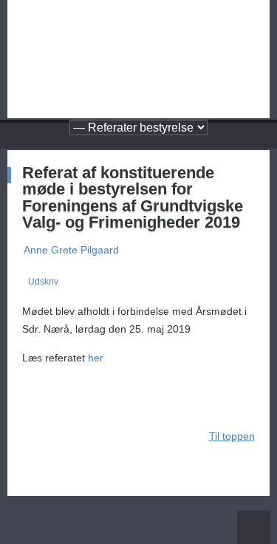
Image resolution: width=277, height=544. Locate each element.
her (95, 358)
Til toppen (232, 436)
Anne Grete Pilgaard (71, 250)
